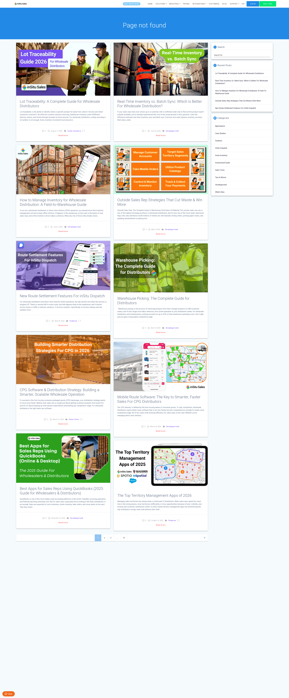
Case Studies (220, 133)
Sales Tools (74, 419)
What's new (219, 192)
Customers (214, 4)
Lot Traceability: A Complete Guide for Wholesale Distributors (239, 73)
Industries (174, 4)
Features (73, 321)
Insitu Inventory (74, 131)
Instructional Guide (222, 163)
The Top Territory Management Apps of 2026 (154, 495)
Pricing (186, 4)
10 (125, 538)
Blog (224, 4)
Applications (220, 126)
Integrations (199, 4)
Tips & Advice (220, 177)
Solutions (160, 4)
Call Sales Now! (131, 4)
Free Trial (267, 4)
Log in (252, 4)
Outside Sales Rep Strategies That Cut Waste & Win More (238, 101)
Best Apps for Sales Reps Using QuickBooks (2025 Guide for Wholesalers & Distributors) (61, 490)
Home (150, 4)
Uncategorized (172, 131)
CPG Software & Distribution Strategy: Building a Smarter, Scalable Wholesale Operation (59, 392)
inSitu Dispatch (221, 148)
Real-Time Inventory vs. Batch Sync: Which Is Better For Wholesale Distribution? (159, 103)
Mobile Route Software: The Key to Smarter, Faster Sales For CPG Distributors (158, 399)
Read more (63, 135)
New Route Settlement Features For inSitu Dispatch (62, 296)
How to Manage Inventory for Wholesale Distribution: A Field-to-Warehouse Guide (53, 202)
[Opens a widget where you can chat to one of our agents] (8, 694)
